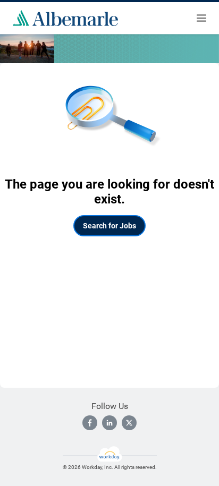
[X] (129, 422)
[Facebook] (89, 422)
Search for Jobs (109, 225)
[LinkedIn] (109, 422)
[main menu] (201, 18)
